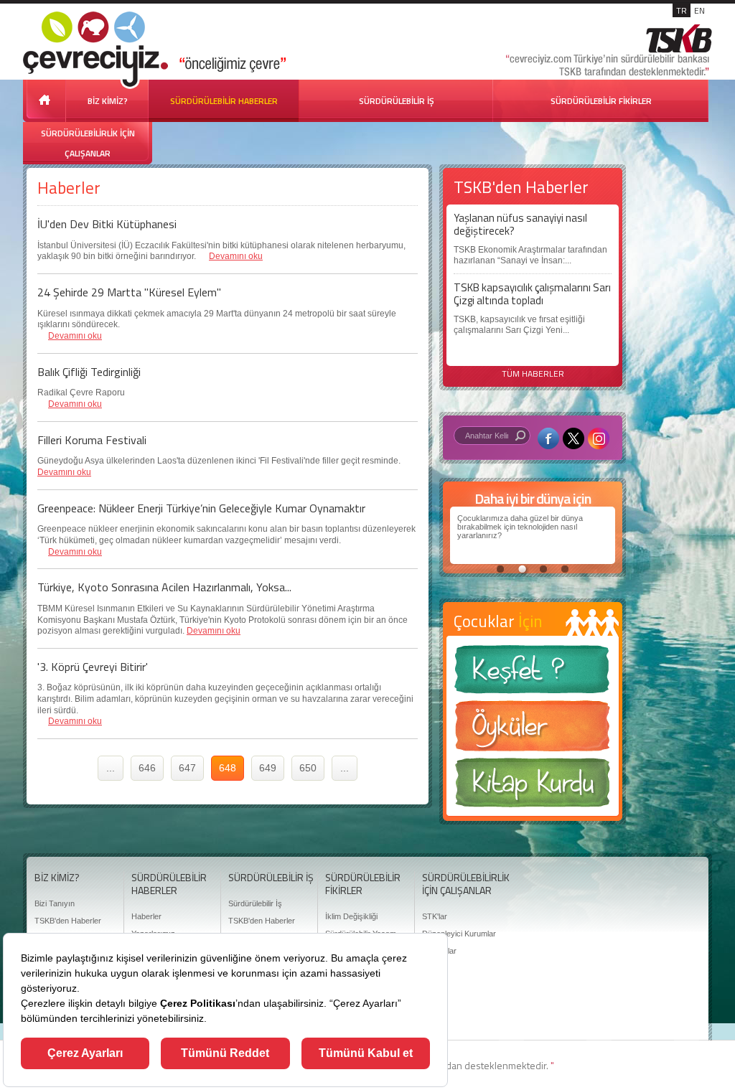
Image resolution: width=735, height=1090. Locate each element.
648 (227, 768)
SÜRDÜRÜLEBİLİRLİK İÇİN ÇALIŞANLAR (88, 143)
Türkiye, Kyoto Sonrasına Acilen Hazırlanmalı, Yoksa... (164, 587)
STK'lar (434, 916)
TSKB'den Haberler (67, 920)
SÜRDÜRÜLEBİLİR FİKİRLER (601, 101)
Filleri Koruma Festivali (91, 439)
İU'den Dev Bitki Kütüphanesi (107, 223)
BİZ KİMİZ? (108, 101)
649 (267, 768)
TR (681, 10)
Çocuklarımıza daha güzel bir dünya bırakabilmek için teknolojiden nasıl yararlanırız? (520, 527)
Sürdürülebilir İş (255, 903)
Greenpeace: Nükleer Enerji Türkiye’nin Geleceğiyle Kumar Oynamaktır (201, 508)
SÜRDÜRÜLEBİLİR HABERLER (224, 101)
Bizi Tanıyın (54, 903)
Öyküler (532, 730)
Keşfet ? (532, 673)
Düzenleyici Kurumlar (459, 933)
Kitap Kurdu (532, 787)
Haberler (146, 916)
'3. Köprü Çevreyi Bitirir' (92, 666)
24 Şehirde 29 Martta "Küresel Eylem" (129, 292)
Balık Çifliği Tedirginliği (89, 371)
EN (699, 10)
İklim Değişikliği (351, 916)
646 (147, 768)
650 (308, 768)
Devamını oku (236, 256)
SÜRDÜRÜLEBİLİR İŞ (396, 101)
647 (187, 768)
